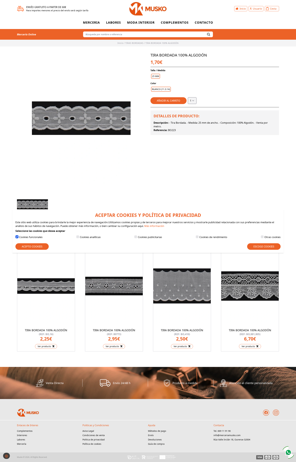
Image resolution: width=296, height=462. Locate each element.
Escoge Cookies (263, 246)
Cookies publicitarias (150, 237)
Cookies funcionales (31, 237)
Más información (154, 226)
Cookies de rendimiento (213, 237)
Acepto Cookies (32, 246)
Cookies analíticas (90, 237)
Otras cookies (272, 237)
